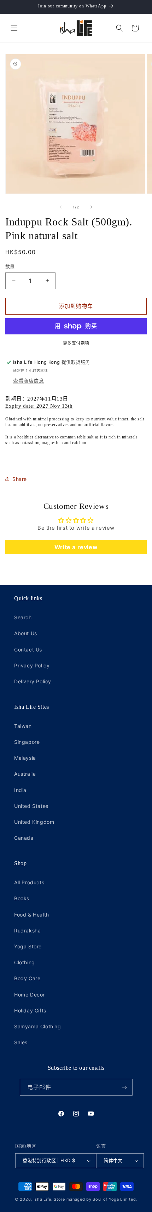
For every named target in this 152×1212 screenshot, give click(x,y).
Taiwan (23, 726)
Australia (25, 774)
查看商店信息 (28, 381)
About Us (25, 633)
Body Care (27, 978)
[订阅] (124, 1087)
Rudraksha (27, 930)
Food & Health (31, 915)
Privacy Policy (31, 665)
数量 (10, 266)
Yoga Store (28, 946)
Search (23, 617)
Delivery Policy (32, 681)
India (20, 790)
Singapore (27, 742)
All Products (29, 882)
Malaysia (25, 758)
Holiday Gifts (30, 1010)
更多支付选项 (76, 343)
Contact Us (28, 650)
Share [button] (19, 479)
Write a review (76, 547)
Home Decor (29, 995)
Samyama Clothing (37, 1026)
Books (21, 898)
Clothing (24, 962)
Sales (21, 1042)
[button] (14, 28)
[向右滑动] (91, 207)
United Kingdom (34, 822)
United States (31, 806)
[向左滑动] (60, 207)
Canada (24, 838)
